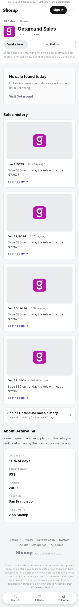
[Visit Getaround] (9, 31)
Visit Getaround (21, 96)
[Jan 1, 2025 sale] (39, 153)
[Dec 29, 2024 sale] (39, 370)
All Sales (9, 21)
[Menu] (72, 10)
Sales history (15, 115)
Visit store (15, 44)
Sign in (58, 10)
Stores (24, 21)
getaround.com (29, 34)
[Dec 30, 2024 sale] (39, 298)
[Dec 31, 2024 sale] (39, 225)
